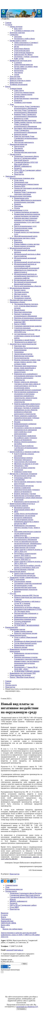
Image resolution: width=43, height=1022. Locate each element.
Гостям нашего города (18, 40)
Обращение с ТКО (21, 466)
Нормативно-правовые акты (25, 619)
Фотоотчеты (18, 70)
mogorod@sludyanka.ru (14, 950)
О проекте (18, 62)
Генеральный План (21, 426)
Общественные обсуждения (24, 547)
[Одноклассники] (5, 881)
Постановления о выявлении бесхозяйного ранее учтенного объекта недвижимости (25, 438)
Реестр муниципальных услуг (25, 226)
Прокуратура (19, 174)
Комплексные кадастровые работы (27, 496)
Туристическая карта (22, 50)
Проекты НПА (19, 186)
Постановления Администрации (26, 184)
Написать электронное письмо (25, 633)
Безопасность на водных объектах (27, 607)
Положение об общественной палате (28, 641)
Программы (18, 206)
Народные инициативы (23, 312)
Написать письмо (20, 134)
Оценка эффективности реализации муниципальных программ (27, 201)
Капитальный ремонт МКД (24, 510)
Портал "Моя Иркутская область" (22, 677)
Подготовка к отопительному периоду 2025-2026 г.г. (25, 554)
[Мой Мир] (8, 881)
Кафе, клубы (19, 58)
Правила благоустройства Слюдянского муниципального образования (25, 448)
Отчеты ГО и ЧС (20, 623)
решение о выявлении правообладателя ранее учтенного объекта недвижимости (27, 490)
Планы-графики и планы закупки (26, 244)
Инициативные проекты (23, 458)
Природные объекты (22, 48)
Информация (19, 150)
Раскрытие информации (23, 517)
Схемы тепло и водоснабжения (26, 513)
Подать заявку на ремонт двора (26, 66)
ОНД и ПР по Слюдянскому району (27, 170)
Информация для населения (24, 515)
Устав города (19, 180)
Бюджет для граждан (22, 296)
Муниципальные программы (21, 196)
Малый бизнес (19, 310)
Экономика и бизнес (17, 302)
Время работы (19, 96)
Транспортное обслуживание (25, 462)
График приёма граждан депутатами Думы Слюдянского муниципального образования (27, 124)
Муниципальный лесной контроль (27, 262)
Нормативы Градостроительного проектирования (26, 349)
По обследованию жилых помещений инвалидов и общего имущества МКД (26, 521)
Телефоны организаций (18, 84)
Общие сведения (16, 26)
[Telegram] (14, 881)
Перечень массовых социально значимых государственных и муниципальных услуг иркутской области (26, 221)
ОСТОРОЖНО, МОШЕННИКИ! (26, 625)
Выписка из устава (21, 118)
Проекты (17, 204)
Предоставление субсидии (24, 569)
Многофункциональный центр (25, 236)
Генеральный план (21, 182)
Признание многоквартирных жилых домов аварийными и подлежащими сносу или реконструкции (25, 369)
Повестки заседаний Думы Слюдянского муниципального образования (25, 138)
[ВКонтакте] (2, 881)
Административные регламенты (26, 212)
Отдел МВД (18, 172)
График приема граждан (23, 631)
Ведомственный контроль (24, 280)
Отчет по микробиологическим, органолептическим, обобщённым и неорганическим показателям (27, 543)
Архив (16, 74)
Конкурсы (18, 240)
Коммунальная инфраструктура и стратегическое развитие (22, 505)
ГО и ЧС (13, 593)
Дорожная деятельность (23, 460)
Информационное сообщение (25, 424)
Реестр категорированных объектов (27, 286)
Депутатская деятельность (24, 142)
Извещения (18, 242)
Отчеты (17, 208)
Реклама (17, 422)
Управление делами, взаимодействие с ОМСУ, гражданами (24, 578)
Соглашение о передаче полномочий (28, 583)
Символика (14, 34)
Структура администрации (24, 92)
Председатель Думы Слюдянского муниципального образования (27, 107)
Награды (17, 591)
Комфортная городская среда (20, 60)
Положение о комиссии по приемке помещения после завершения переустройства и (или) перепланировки (27, 431)
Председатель (19, 146)
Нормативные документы (24, 645)
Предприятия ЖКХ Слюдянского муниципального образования (26, 538)
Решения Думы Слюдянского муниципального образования (25, 115)
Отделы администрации (23, 94)
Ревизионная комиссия (18, 144)
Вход (3, 927)
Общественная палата (18, 635)
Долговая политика (21, 292)
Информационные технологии (25, 589)
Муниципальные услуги (19, 210)
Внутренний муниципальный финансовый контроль (25, 283)
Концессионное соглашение (24, 246)
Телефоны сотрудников (23, 102)
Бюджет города (19, 290)
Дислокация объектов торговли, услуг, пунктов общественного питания (26, 306)
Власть (7, 86)
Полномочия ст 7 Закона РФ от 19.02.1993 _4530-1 (25, 668)
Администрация (16, 88)
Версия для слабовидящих (12, 929)
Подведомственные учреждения (26, 98)
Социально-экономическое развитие (27, 326)
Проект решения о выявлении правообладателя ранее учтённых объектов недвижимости (26, 418)
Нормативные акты (21, 198)
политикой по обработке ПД (27, 1007)
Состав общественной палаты (25, 643)
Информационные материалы (25, 617)
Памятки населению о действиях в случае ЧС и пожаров (27, 602)
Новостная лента (16, 82)
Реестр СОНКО (20, 324)
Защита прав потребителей (24, 573)
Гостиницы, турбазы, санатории (26, 56)
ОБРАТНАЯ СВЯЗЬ (8, 923)
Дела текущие (15, 76)
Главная (8, 23)
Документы (18, 72)
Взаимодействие (11, 627)
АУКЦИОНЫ (19, 480)
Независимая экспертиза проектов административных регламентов (27, 215)
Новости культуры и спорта (20, 80)
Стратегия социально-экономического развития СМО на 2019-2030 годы (27, 330)
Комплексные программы (24, 356)
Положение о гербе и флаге (24, 38)
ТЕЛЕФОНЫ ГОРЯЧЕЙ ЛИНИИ (27, 671)
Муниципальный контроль (20, 248)
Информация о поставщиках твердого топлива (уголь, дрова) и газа (27, 527)
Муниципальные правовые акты (22, 178)
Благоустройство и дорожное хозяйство (24, 452)
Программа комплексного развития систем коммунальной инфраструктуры (27, 533)
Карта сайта (5, 925)
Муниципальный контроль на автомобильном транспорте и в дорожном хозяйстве (26, 276)
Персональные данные (22, 581)
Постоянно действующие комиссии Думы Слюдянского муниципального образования (27, 130)
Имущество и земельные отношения (23, 474)
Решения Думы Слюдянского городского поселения (25, 193)
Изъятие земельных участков (25, 494)
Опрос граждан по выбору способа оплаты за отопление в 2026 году (27, 566)
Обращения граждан (17, 629)
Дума (12, 104)
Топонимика (19, 352)
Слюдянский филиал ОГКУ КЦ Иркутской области (26, 163)
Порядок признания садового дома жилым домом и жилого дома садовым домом (27, 362)
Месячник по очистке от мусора (26, 464)
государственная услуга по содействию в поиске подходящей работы (27, 336)
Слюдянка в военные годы (24, 30)
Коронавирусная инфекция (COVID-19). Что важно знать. (28, 610)
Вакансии (4, 913)
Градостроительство (21, 358)
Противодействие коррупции (25, 120)
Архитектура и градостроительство (23, 344)
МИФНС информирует (23, 166)
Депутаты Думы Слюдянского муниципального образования (25, 111)
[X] (11, 881)
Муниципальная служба (23, 585)
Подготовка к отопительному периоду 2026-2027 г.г (25, 558)
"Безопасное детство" (22, 605)
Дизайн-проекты (20, 68)
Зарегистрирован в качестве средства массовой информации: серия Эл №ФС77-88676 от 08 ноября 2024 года (20, 935)
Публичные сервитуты (22, 478)
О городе (8, 25)
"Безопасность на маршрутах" (25, 342)
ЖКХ (16, 511)
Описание (18, 36)
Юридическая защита (18, 571)
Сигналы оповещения (22, 621)
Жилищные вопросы (22, 508)
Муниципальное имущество (24, 476)
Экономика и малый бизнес (24, 340)
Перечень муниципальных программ (28, 318)
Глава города (19, 90)
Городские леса (20, 346)
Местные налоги (20, 294)
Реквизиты (18, 100)
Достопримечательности (23, 44)
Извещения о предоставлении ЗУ (26, 502)
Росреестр (18, 168)
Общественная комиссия (23, 64)
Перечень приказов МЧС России (26, 595)
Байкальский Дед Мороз (23, 54)
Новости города (16, 78)
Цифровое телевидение (23, 472)
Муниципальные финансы (20, 288)
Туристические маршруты (24, 52)
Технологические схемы (23, 228)
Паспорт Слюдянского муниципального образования (25, 315)
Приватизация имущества (24, 486)
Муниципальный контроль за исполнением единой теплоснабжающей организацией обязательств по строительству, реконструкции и (26, 268)
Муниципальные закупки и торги (22, 238)
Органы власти (15, 154)
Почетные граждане (17, 32)
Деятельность (10, 176)
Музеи (16, 46)
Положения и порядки (22, 298)
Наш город (18, 28)
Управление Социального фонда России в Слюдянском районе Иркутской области (26, 158)
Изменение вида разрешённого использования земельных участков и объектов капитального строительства (27, 377)
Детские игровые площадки (24, 468)
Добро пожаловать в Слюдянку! (26, 42)
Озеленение (18, 470)
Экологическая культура (23, 354)
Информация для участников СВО (23, 673)
